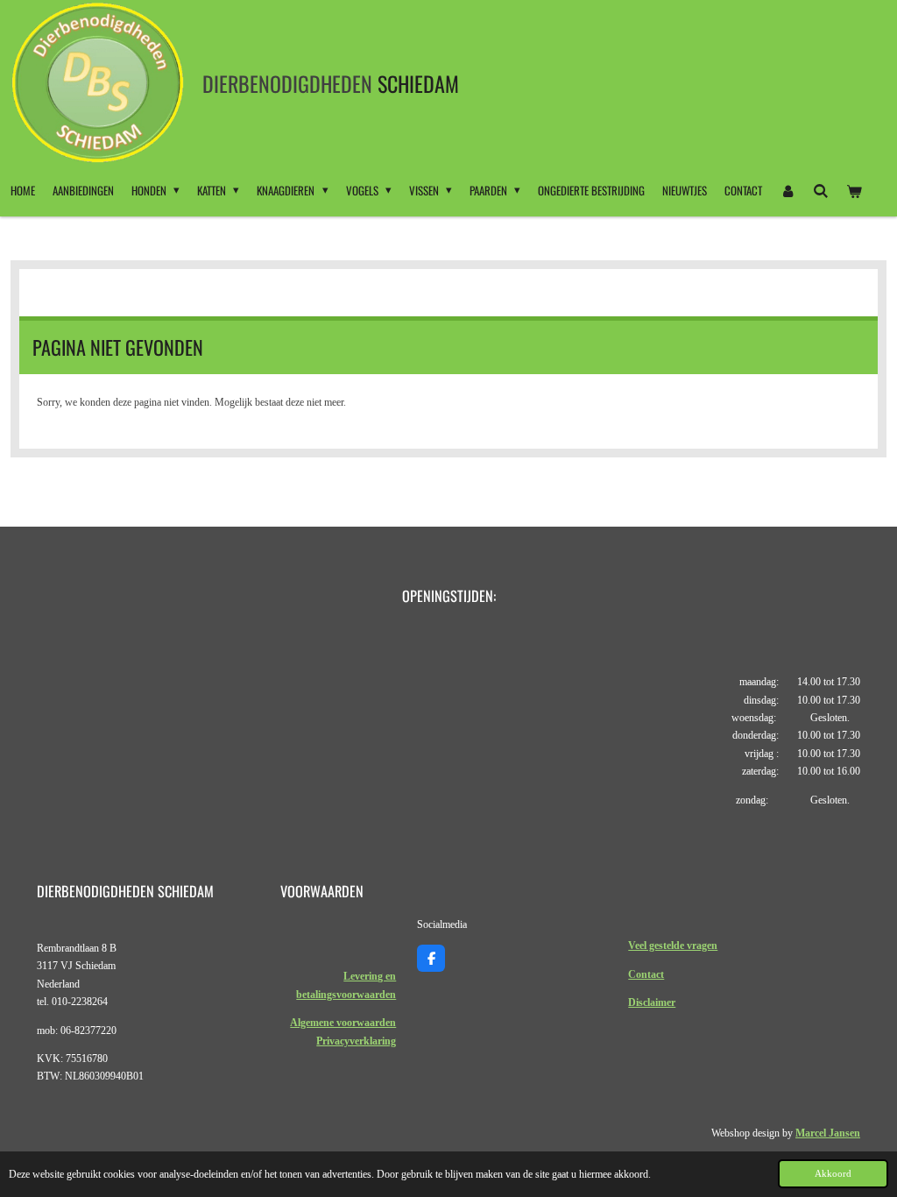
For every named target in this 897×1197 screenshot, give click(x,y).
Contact (646, 974)
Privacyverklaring (356, 1041)
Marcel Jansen (827, 1133)
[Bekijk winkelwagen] (855, 190)
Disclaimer (651, 1002)
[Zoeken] (820, 190)
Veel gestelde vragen (672, 945)
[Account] (787, 190)
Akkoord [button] (833, 1173)
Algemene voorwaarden (343, 1022)
